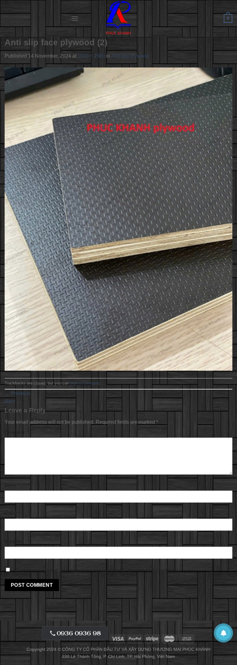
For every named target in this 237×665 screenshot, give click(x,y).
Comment (16, 432)
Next (13, 401)
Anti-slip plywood (130, 56)
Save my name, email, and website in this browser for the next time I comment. (96, 570)
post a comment (84, 383)
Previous (17, 393)
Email (12, 513)
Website (13, 541)
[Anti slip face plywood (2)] (118, 218)
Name (12, 485)
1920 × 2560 (91, 56)
